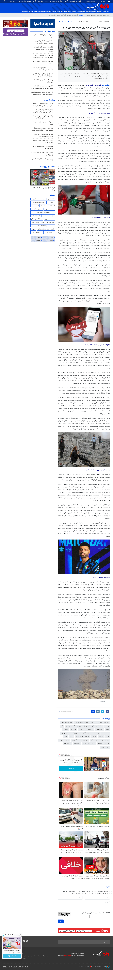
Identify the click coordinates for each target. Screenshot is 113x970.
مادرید (67, 740)
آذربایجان (92, 722)
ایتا (34, 1)
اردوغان (107, 743)
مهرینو (33, 229)
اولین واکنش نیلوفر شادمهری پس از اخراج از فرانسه (43, 147)
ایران (107, 736)
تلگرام (77, 1)
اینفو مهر (93, 15)
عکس (39, 11)
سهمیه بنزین (105, 747)
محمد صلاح (105, 733)
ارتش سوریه (79, 736)
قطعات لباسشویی (49, 219)
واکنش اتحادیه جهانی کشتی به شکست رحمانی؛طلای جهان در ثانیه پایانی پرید (42, 111)
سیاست (54, 11)
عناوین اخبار (106, 15)
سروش (71, 1)
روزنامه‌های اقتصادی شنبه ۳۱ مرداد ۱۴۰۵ (43, 188)
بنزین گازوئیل (67, 743)
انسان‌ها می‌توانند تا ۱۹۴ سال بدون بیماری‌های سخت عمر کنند (43, 135)
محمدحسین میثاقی (66, 722)
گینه (62, 726)
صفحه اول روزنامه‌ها (47, 166)
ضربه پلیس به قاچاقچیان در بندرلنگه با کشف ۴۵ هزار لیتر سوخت (42, 69)
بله (59, 1)
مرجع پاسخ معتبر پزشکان (43, 212)
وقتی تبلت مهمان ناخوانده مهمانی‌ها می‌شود (43, 36)
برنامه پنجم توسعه (75, 733)
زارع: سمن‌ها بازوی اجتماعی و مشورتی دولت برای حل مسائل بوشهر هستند (42, 93)
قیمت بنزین (86, 743)
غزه (98, 733)
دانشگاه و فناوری (81, 11)
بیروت (61, 740)
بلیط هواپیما (50, 222)
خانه (108, 11)
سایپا (92, 740)
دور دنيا (100, 21)
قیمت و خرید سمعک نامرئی (46, 229)
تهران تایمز (49, 232)
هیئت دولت (82, 729)
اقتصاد (65, 11)
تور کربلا (43, 206)
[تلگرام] (27, 941)
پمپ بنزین (77, 743)
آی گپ (64, 1)
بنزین (93, 743)
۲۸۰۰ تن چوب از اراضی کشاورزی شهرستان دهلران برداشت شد (44, 42)
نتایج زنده (29, 1)
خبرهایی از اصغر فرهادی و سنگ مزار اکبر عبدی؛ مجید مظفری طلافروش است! (41, 105)
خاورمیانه (90, 729)
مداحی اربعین (50, 209)
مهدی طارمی (99, 729)
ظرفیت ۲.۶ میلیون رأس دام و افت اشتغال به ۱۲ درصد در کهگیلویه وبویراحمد (43, 49)
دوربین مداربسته (37, 209)
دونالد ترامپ (75, 740)
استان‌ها (43, 11)
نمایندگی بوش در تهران (38, 222)
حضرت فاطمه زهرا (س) (81, 722)
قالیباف (87, 736)
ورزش (58, 11)
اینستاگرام (52, 1)
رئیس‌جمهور (64, 733)
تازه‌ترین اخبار (50, 31)
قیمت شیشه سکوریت (38, 199)
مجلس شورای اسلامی (102, 740)
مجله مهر (31, 11)
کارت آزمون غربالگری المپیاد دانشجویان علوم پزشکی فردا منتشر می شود (42, 75)
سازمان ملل (85, 740)
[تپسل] (59, 755)
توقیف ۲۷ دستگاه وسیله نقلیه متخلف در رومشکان (42, 81)
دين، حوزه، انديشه (91, 11)
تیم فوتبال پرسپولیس (83, 726)
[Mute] (89, 769)
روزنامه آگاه (36, 232)
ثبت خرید (71, 768)
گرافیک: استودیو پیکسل (84, 967)
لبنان (65, 736)
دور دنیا (81, 15)
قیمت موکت (51, 206)
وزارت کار (73, 729)
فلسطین (65, 729)
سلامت (74, 11)
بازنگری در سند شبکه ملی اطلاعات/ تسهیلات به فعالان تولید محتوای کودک (42, 87)
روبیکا (39, 1)
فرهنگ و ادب (102, 11)
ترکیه (107, 729)
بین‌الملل (48, 11)
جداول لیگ (21, 1)
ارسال (60, 921)
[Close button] (20, 935)
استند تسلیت (35, 206)
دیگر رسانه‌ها (52, 15)
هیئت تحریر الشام (97, 726)
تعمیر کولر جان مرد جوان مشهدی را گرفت (43, 123)
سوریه (71, 736)
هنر (98, 11)
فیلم (35, 11)
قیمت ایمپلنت (36, 216)
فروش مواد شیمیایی (48, 216)
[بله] (24, 941)
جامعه (69, 11)
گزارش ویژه (75, 15)
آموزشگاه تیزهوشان (36, 219)
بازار (62, 11)
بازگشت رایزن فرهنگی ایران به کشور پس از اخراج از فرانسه (42, 154)
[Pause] (86, 769)
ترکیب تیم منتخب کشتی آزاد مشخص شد (42, 160)
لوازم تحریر (51, 199)
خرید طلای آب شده (38, 202)
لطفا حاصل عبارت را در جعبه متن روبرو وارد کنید (95, 913)
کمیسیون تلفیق (70, 726)
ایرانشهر (101, 736)
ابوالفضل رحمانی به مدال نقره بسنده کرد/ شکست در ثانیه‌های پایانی (42, 117)
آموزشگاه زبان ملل (43, 226)
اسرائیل (94, 736)
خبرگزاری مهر (106, 85)
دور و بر (69, 15)
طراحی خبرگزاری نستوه (100, 967)
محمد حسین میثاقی (89, 733)
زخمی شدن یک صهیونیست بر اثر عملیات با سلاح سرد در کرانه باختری (43, 56)
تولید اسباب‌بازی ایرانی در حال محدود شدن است (42, 62)
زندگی (58, 15)
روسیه (107, 726)
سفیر (51, 202)
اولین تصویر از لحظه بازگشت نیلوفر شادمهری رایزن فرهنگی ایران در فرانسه (42, 129)
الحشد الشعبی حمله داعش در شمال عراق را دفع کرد (43, 141)
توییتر (45, 1)
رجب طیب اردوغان (103, 722)
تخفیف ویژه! (12, 956)
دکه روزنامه (87, 15)
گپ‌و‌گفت (63, 15)
